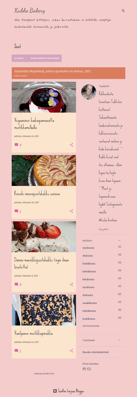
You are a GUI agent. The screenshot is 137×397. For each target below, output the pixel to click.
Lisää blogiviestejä (44, 373)
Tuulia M (104, 86)
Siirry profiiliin (103, 229)
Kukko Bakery (29, 10)
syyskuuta (88, 247)
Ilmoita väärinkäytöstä (96, 352)
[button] (71, 145)
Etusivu (18, 58)
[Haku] (123, 11)
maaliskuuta (90, 303)
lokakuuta (88, 279)
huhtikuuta (89, 263)
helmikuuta (89, 271)
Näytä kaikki (20, 76)
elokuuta (88, 255)
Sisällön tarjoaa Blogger (70, 391)
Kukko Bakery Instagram (45, 58)
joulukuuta (89, 318)
